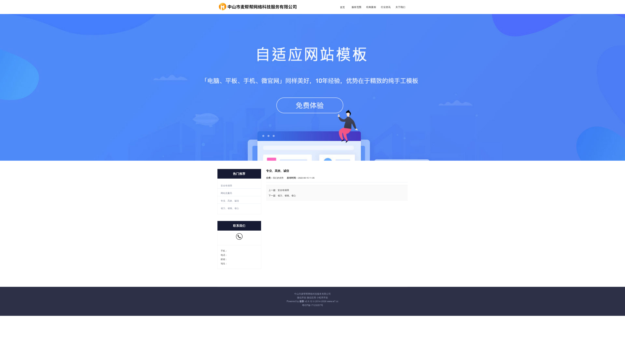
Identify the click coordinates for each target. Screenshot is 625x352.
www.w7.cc (332, 301)
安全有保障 (226, 185)
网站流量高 (226, 193)
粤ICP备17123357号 (312, 305)
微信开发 (301, 297)
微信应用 (311, 297)
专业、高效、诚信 (230, 200)
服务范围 (356, 7)
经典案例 (371, 7)
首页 (342, 7)
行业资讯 (386, 7)
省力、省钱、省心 (230, 208)
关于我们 (400, 7)
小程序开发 (322, 297)
